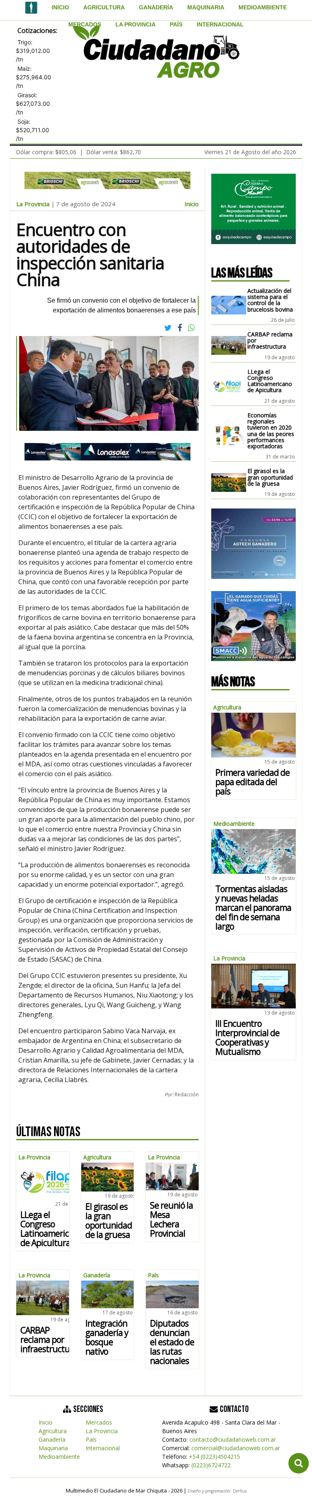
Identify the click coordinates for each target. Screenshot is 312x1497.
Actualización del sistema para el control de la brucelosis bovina (270, 300)
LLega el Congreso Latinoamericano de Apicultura (51, 1228)
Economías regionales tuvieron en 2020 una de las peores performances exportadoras (270, 430)
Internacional (220, 24)
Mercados (84, 24)
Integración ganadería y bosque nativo (106, 1337)
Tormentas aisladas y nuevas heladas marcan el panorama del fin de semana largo (253, 907)
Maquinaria (205, 7)
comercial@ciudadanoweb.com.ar (235, 1448)
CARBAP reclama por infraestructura (49, 1340)
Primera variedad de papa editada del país (252, 782)
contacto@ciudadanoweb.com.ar (232, 1439)
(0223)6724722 (211, 1465)
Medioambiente (262, 7)
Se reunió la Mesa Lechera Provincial (171, 1219)
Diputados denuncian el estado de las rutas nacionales (172, 1342)
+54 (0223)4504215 (214, 1456)
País (176, 24)
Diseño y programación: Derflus (217, 1491)
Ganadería (156, 7)
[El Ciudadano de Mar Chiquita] (31, 8)
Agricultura (104, 7)
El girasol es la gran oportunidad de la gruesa (108, 1220)
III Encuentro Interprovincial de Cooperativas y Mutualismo (247, 1037)
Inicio (60, 7)
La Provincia (135, 24)
